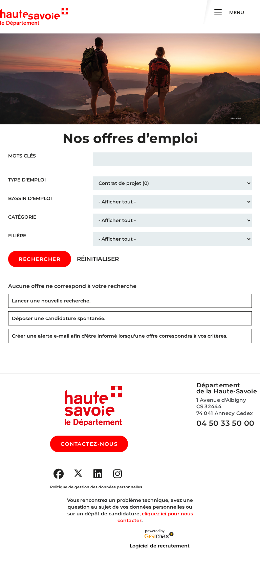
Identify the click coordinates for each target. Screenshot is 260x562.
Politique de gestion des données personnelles (96, 487)
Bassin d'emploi (30, 198)
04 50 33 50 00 (225, 423)
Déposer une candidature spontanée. (58, 318)
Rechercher (40, 259)
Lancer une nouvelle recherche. (51, 301)
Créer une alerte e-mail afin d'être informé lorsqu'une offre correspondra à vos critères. (119, 336)
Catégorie (22, 217)
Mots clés (22, 156)
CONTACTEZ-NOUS (89, 444)
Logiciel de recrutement (160, 546)
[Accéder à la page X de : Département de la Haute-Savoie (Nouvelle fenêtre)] (78, 473)
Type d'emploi (27, 180)
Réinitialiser (98, 258)
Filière (17, 236)
